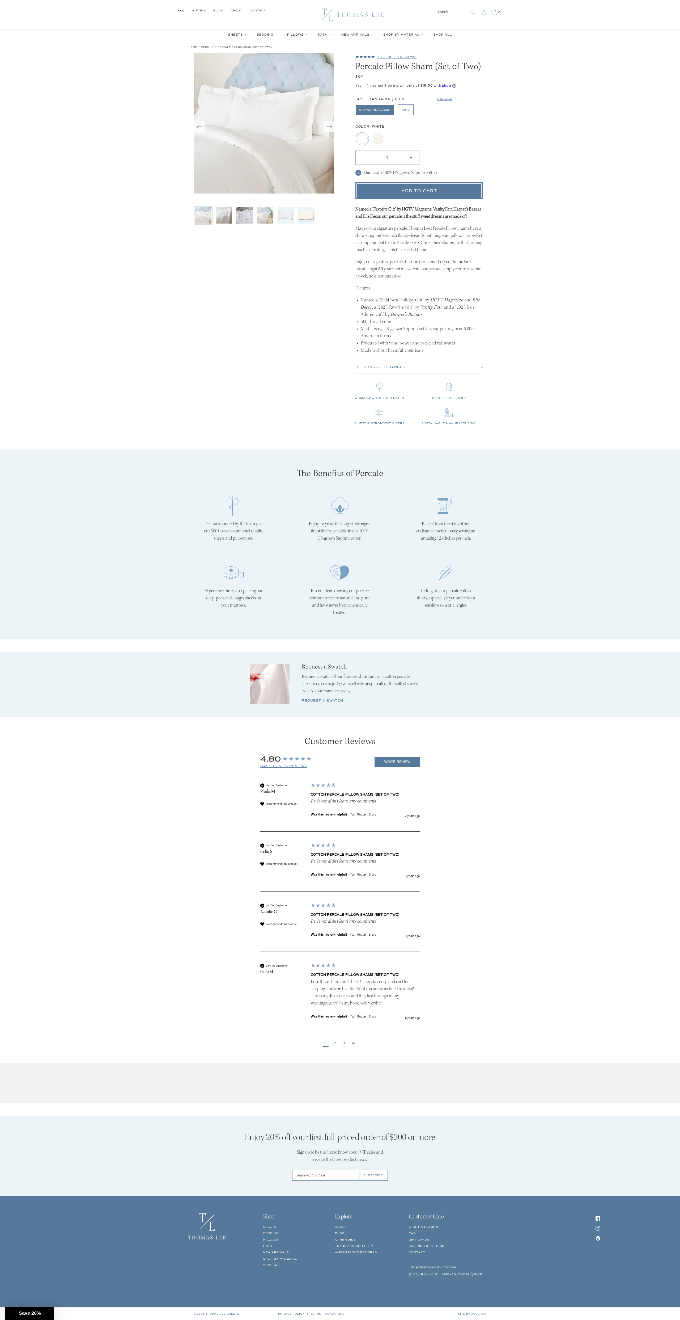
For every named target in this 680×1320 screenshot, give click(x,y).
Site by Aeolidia (472, 1313)
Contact (258, 10)
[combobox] (456, 11)
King (406, 109)
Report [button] (361, 814)
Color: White (370, 127)
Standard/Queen (374, 109)
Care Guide (345, 1239)
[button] (199, 126)
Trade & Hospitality (354, 1246)
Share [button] (372, 814)
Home (193, 47)
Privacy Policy (291, 1313)
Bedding (207, 47)
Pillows (271, 1239)
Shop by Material (280, 1258)
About (236, 10)
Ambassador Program (356, 1252)
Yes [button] (352, 814)
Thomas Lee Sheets (222, 1313)
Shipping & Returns (427, 1246)
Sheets (269, 1227)
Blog (218, 10)
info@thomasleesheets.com (432, 1267)
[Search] (473, 12)
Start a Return (423, 1227)
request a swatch (322, 701)
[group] (315, 759)
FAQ (181, 10)
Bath (267, 1246)
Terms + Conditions (328, 1313)
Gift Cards (419, 1239)
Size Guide (444, 98)
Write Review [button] (397, 762)
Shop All (271, 1265)
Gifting (199, 10)
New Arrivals (276, 1252)
